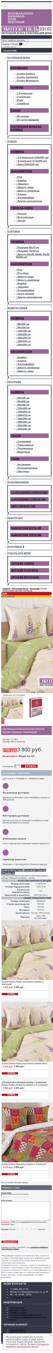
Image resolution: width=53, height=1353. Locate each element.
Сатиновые (24, 441)
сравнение (23, 773)
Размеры (17, 87)
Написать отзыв (36, 778)
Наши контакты (17, 1307)
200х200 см (24, 344)
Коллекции (19, 67)
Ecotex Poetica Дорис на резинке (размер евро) (24, 1063)
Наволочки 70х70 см (26, 534)
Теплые (22, 214)
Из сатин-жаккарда (28, 120)
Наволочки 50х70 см (26, 528)
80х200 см (23, 324)
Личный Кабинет (18, 1330)
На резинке (24, 464)
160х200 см (24, 338)
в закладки (10, 773)
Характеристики (12, 870)
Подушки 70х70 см (28, 251)
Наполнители (21, 171)
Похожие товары (35, 870)
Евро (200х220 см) (28, 164)
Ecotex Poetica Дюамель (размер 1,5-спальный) (25, 1084)
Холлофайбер (26, 197)
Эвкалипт (23, 184)
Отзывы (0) (8, 873)
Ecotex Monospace (28, 80)
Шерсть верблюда (28, 191)
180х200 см (24, 341)
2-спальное (24, 97)
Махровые (24, 452)
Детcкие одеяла (22, 563)
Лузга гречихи (26, 294)
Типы (15, 458)
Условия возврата (18, 1312)
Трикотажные (26, 445)
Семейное (23, 103)
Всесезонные (26, 217)
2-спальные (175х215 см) (28, 499)
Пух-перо (23, 273)
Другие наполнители (30, 201)
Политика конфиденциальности (25, 1315)
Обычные (23, 471)
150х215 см (24, 415)
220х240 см (24, 429)
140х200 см (24, 334)
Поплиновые (25, 448)
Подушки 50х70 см (28, 247)
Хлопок (22, 194)
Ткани (15, 110)
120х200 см (24, 331)
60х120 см (23, 398)
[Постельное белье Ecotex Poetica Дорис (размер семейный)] (13, 719)
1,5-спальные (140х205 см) (33, 157)
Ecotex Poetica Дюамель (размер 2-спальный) (24, 1164)
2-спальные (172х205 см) (32, 161)
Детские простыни (25, 577)
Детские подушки (24, 570)
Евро (20, 100)
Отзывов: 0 (21, 778)
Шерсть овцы (26, 187)
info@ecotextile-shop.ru (21, 1297)
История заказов (18, 1333)
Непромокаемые (27, 468)
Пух (20, 177)
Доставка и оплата (19, 1310)
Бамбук (22, 180)
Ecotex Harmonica (27, 77)
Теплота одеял (22, 207)
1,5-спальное (25, 93)
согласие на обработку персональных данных (27, 1345)
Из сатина (23, 116)
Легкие (22, 220)
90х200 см (23, 327)
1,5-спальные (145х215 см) (29, 492)
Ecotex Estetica (26, 74)
